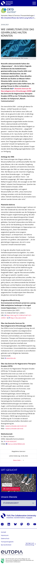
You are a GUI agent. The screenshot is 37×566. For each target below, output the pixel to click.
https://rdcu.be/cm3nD (18, 318)
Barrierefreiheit (6, 545)
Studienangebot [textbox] (11, 503)
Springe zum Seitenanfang (29, 544)
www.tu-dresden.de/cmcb (14, 428)
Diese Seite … (17, 460)
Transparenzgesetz (7, 542)
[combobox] (18, 503)
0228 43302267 (11, 441)
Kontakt (3, 532)
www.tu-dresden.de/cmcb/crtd (16, 426)
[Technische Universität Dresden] (7, 3)
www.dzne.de (11, 358)
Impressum (4, 535)
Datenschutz (5, 538)
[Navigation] (34, 3)
